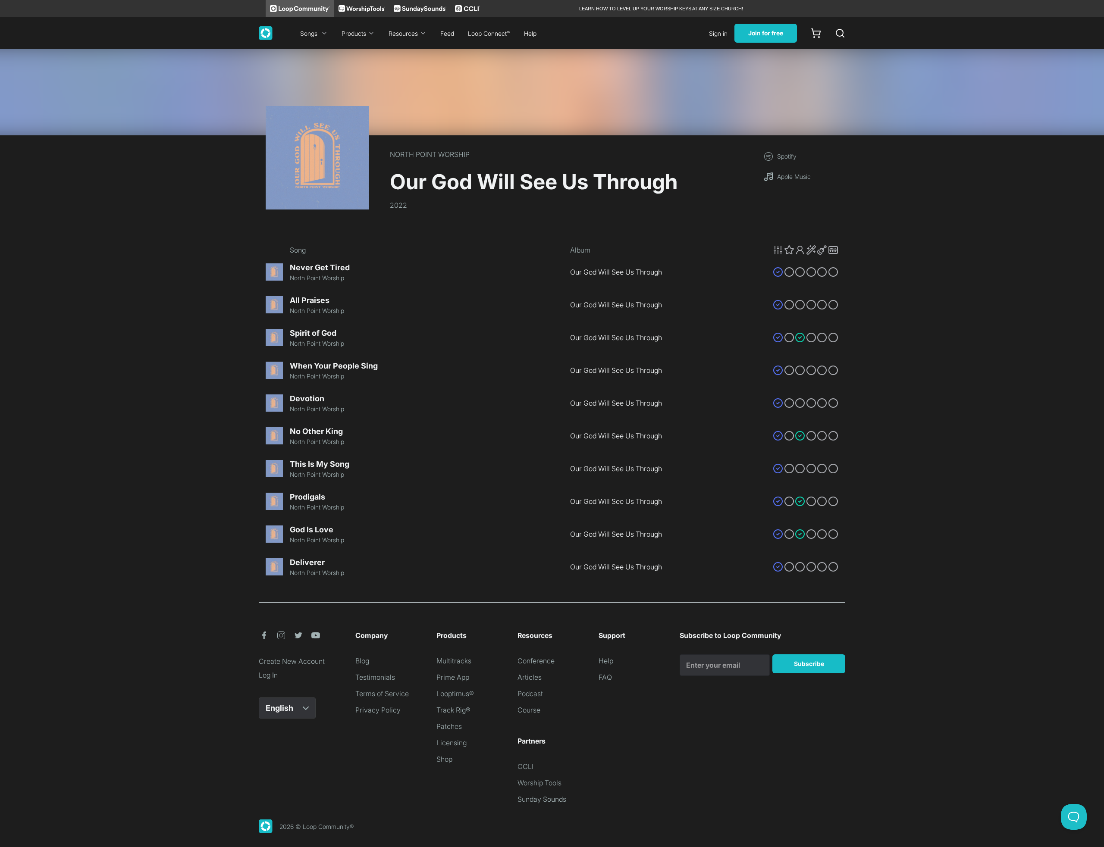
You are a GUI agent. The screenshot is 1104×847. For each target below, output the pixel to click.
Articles (530, 677)
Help (530, 33)
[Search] (840, 33)
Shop (444, 759)
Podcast (530, 693)
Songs (308, 33)
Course (529, 710)
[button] (805, 250)
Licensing (451, 742)
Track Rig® (453, 710)
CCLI (525, 766)
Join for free (765, 33)
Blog (362, 660)
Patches (449, 726)
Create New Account (292, 661)
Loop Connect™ (489, 33)
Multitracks (453, 660)
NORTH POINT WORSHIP (430, 154)
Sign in (718, 33)
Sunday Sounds (542, 799)
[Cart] (816, 33)
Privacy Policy (378, 710)
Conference (536, 660)
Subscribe (809, 663)
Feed (447, 33)
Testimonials (375, 677)
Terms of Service (382, 693)
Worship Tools (539, 782)
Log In (268, 675)
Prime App (452, 677)
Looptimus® (455, 693)
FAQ (605, 677)
